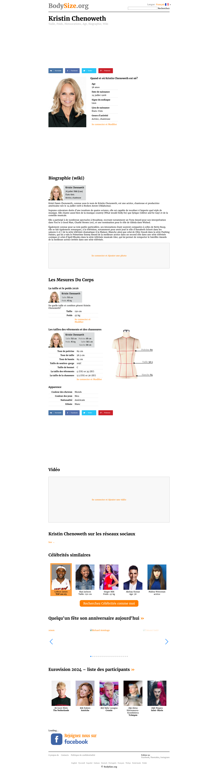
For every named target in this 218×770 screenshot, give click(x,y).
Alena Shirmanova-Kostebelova (133, 709)
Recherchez (164, 8)
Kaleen (85, 709)
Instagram (165, 757)
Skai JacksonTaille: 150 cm (85, 593)
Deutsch (104, 763)
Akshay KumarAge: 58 (133, 593)
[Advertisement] (109, 44)
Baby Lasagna (109, 709)
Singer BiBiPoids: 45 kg (109, 593)
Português (112, 763)
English (74, 763)
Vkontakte (154, 757)
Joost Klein (61, 709)
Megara (157, 709)
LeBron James (61, 593)
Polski (144, 763)
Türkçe (128, 763)
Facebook (145, 757)
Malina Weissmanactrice (157, 593)
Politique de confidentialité (83, 755)
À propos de (53, 755)
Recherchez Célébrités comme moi (109, 603)
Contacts (65, 755)
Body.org (68, 6)
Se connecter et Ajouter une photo (109, 255)
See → (51, 542)
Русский (81, 763)
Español (89, 763)
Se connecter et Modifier (104, 124)
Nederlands (136, 763)
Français (121, 763)
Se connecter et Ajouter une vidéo (109, 499)
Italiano (97, 763)
